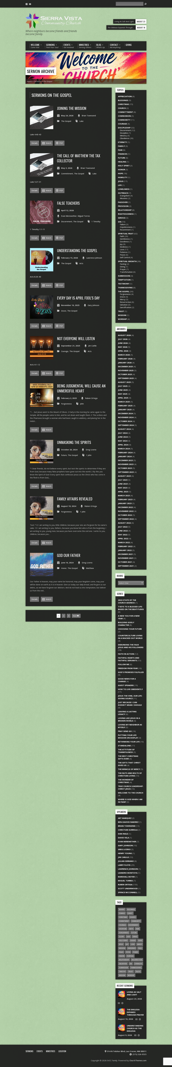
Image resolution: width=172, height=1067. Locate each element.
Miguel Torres (84, 216)
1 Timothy (96, 221)
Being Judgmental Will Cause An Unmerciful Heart (81, 388)
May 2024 (122, 440)
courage (122, 925)
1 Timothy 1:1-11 (37, 229)
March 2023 (124, 495)
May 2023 (122, 487)
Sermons (37, 81)
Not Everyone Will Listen (76, 338)
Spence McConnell (127, 892)
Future (64, 455)
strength (138, 964)
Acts (81, 263)
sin (131, 964)
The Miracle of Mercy (129, 769)
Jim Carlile (92, 345)
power (135, 952)
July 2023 (122, 480)
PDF (61, 143)
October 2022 (125, 515)
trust (130, 971)
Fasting (123, 264)
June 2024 (123, 437)
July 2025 (122, 386)
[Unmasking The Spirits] (41, 461)
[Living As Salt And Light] (121, 996)
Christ (130, 913)
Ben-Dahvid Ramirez (128, 822)
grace (135, 936)
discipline (122, 929)
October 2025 (125, 374)
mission (122, 948)
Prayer (123, 269)
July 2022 (122, 526)
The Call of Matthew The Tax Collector (78, 158)
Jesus (120, 181)
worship (131, 975)
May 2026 (122, 347)
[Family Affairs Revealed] (41, 518)
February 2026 (125, 358)
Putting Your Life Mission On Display (128, 736)
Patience (123, 252)
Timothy (122, 971)
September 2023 (126, 472)
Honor (64, 568)
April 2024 (123, 444)
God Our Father (68, 555)
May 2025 (122, 394)
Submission (124, 276)
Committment (67, 173)
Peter (128, 952)
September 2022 (126, 519)
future (134, 933)
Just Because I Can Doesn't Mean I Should (130, 703)
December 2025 (125, 366)
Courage (64, 351)
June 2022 (123, 530)
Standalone (124, 745)
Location (62, 1051)
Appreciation (125, 96)
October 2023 (125, 468)
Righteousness (126, 214)
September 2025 (126, 378)
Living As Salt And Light (134, 993)
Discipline (124, 133)
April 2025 (123, 397)
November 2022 (125, 511)
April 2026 (123, 351)
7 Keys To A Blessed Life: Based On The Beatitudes (131, 607)
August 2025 (124, 382)
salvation (123, 964)
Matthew (90, 568)
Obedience (124, 138)
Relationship (125, 210)
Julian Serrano (126, 861)
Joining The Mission (71, 108)
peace (121, 952)
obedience (131, 948)
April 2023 (123, 491)
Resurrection (125, 302)
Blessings (123, 100)
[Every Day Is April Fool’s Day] (41, 317)
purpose (130, 956)
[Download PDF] (122, 1003)
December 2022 (125, 507)
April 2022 (123, 538)
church (132, 917)
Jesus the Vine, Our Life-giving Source (130, 697)
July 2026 (122, 339)
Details (34, 143)
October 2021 (125, 562)
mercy (139, 944)
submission (123, 968)
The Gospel (47, 81)
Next (75, 616)
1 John (88, 455)
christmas (123, 917)
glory (121, 936)
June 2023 (123, 483)
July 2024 (122, 433)
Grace (63, 310)
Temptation (124, 279)
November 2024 (125, 417)
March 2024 (124, 448)
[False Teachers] (41, 222)
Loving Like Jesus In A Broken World (129, 719)
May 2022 (122, 534)
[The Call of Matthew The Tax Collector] (41, 175)
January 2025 (125, 409)
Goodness (124, 241)
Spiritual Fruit (125, 233)
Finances (122, 154)
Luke (81, 121)
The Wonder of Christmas (126, 781)
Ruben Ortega (91, 398)
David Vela (123, 837)
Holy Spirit (124, 165)
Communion (124, 116)
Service (121, 218)
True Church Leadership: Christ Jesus (130, 787)
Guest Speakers (126, 685)
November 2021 (125, 558)
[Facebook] (27, 4)
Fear (120, 150)
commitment (124, 921)
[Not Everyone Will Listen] (41, 358)
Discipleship (124, 127)
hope (140, 940)
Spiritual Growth (127, 261)
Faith (122, 236)
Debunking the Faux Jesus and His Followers (130, 646)
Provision (123, 206)
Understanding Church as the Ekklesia (135, 1028)
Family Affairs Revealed (74, 498)
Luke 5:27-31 (35, 182)
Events (40, 1051)
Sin (119, 221)
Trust (121, 311)
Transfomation (126, 272)
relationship (124, 960)
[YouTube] (30, 4)
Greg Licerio (91, 449)
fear (137, 929)
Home (29, 81)
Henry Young (125, 853)
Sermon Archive (41, 71)
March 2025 (124, 401)
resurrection (137, 960)
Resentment (125, 229)
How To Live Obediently (130, 689)
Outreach (123, 193)
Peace (122, 254)
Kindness (124, 247)
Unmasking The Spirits (74, 442)
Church (122, 108)
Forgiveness (66, 403)
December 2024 (125, 413)
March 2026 (124, 354)
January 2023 (125, 503)
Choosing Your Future (130, 629)
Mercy (122, 299)
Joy (121, 244)
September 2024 (126, 425)
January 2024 (125, 456)
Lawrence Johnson (94, 258)
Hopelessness (126, 227)
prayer (121, 956)
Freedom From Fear (128, 668)
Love (122, 249)
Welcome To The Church (130, 792)
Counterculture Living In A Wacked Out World (130, 636)
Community (124, 120)
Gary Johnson (93, 305)
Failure (123, 224)
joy (127, 944)
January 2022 (125, 550)
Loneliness (123, 189)
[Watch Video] (119, 1003)
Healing (122, 161)
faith (131, 929)
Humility (122, 177)
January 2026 (125, 362)
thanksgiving (136, 968)
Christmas (123, 104)
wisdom (122, 975)
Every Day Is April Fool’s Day (78, 298)
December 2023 (125, 460)
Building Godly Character (126, 623)
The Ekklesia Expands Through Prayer (135, 1012)
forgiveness (124, 933)
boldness (131, 909)
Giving (122, 266)
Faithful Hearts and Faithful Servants (128, 659)
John (82, 403)
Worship (122, 319)
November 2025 (125, 370)
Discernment (66, 221)
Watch (48, 143)
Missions (123, 198)
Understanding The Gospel (77, 250)
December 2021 (125, 554)
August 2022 (124, 523)
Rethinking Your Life (129, 741)
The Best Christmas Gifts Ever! (128, 757)
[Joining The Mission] (41, 127)
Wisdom (122, 315)
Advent (122, 909)
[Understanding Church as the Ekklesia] (121, 1030)
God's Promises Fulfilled (131, 672)
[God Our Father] (41, 574)
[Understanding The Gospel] (41, 270)
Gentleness (125, 239)
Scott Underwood (128, 888)
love (132, 944)
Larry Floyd (124, 865)
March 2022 (124, 542)
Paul (140, 948)
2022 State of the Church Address (127, 601)
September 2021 (126, 566)
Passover (123, 202)
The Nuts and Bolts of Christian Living (130, 774)
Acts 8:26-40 (35, 276)
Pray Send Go (125, 731)
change (122, 913)
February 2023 (125, 499)
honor (132, 940)
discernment (133, 925)
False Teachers (68, 203)
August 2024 (124, 429)
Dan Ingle (123, 833)
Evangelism (125, 195)
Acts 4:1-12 (35, 364)
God (128, 936)
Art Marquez (124, 818)
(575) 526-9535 (139, 1054)
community (136, 921)
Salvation (124, 304)
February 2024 (125, 452)
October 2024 (125, 421)
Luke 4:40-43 (35, 134)
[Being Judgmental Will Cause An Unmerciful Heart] (41, 405)
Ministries (50, 1051)
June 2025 (123, 390)
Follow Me (123, 664)
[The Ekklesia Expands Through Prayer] (121, 1014)
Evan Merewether (69, 216)
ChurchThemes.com (137, 1060)
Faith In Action (126, 654)
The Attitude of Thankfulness (126, 750)
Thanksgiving (125, 287)
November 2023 (125, 464)
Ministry (123, 135)
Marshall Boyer (126, 876)
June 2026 (123, 343)
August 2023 (124, 476)
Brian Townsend (89, 115)
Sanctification (125, 307)
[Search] (145, 4)
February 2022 (125, 546)
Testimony (123, 283)
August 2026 (124, 335)
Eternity (122, 142)
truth (138, 971)
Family (121, 146)
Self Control (125, 257)
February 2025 (125, 405)
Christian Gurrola (127, 830)
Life (120, 185)
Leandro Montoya (127, 873)
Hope (120, 173)
